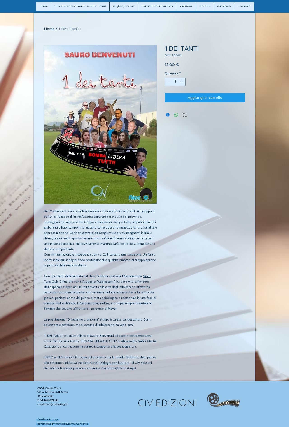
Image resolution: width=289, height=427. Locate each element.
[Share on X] (185, 115)
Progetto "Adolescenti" (99, 281)
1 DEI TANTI (53, 335)
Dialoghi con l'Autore (114, 363)
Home (49, 29)
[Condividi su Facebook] (167, 115)
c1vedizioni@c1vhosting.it (52, 404)
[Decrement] (168, 82)
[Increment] (182, 82)
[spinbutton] (175, 82)
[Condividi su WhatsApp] (176, 115)
